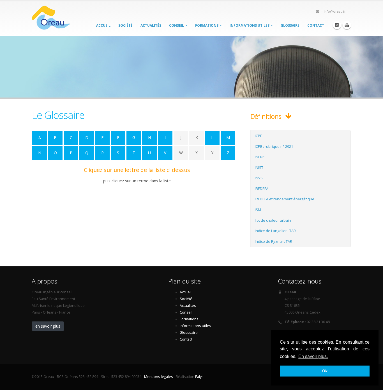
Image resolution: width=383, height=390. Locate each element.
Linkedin (337, 25)
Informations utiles (250, 25)
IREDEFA (261, 188)
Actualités (150, 25)
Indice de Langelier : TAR (275, 230)
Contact (315, 25)
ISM (258, 209)
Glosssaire (189, 332)
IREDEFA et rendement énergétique (284, 198)
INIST (259, 167)
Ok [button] (324, 371)
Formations (207, 25)
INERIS (260, 156)
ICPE (258, 135)
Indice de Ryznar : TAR (273, 241)
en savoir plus (47, 326)
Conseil (177, 25)
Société (125, 25)
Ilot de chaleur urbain (273, 220)
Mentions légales (158, 376)
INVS (259, 177)
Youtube (347, 25)
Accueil (103, 25)
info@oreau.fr (335, 11)
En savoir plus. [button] (313, 356)
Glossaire (290, 25)
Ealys (199, 376)
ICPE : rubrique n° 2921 (274, 146)
